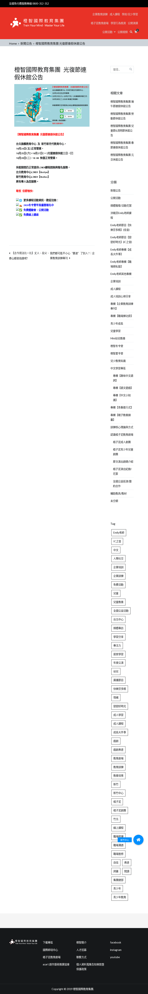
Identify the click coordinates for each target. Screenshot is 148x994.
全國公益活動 (121, 610)
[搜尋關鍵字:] (122, 69)
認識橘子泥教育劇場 (121, 434)
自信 (115, 862)
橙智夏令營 (116, 353)
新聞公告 (115, 190)
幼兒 (115, 671)
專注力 (117, 645)
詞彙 (115, 871)
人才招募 (81, 949)
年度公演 (118, 662)
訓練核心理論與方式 (121, 427)
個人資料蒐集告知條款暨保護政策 (90, 967)
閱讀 (126, 871)
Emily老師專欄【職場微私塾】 (120, 264)
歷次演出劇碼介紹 (123, 461)
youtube (115, 957)
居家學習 (118, 654)
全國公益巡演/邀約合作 (122, 484)
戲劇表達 (118, 749)
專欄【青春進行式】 (121, 407)
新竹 (115, 784)
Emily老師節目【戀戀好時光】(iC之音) (121, 240)
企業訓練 (118, 575)
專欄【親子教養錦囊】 (120, 417)
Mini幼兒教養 (117, 338)
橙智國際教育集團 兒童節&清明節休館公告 (122, 130)
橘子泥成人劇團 (122, 442)
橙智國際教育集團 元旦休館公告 (122, 157)
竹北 (115, 819)
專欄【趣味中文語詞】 (123, 378)
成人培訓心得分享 (120, 296)
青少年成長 (116, 323)
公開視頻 (122, 32)
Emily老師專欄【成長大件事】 (120, 252)
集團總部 (118, 879)
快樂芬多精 (119, 688)
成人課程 (115, 14)
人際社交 (118, 558)
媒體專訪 (118, 628)
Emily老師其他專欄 (120, 273)
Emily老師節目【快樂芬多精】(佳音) (120, 227)
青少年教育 (119, 897)
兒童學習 (115, 330)
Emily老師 (118, 532)
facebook (115, 942)
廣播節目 (118, 680)
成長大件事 (119, 732)
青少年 (117, 888)
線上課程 (118, 827)
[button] (138, 840)
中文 (115, 550)
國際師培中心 (50, 949)
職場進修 (118, 853)
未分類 (114, 500)
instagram (115, 949)
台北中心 (118, 619)
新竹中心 (118, 793)
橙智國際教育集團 (83, 989)
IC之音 (117, 541)
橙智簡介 (81, 942)
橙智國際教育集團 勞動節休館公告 (122, 116)
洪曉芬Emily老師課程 (120, 215)
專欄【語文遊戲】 (123, 387)
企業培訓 (115, 281)
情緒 (115, 697)
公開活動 (107, 32)
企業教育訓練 (100, 14)
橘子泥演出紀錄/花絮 (122, 471)
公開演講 (133, 23)
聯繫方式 (81, 957)
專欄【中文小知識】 (122, 398)
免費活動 (118, 584)
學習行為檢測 (118, 23)
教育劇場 (118, 758)
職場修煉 (118, 836)
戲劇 (115, 741)
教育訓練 (118, 767)
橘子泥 (117, 801)
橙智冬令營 (116, 346)
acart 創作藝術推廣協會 (56, 964)
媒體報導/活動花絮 (121, 205)
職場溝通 (118, 845)
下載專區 (48, 942)
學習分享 (118, 636)
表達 (126, 862)
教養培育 (118, 775)
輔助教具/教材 (118, 493)
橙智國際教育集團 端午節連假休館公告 (122, 104)
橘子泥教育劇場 (99, 23)
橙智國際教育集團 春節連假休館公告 (122, 145)
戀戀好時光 (119, 706)
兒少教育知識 (118, 360)
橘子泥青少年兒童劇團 (123, 452)
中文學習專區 (118, 368)
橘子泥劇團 (119, 810)
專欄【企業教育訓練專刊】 (121, 306)
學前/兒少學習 (130, 14)
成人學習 (118, 714)
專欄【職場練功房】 (121, 315)
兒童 (115, 593)
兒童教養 (118, 602)
